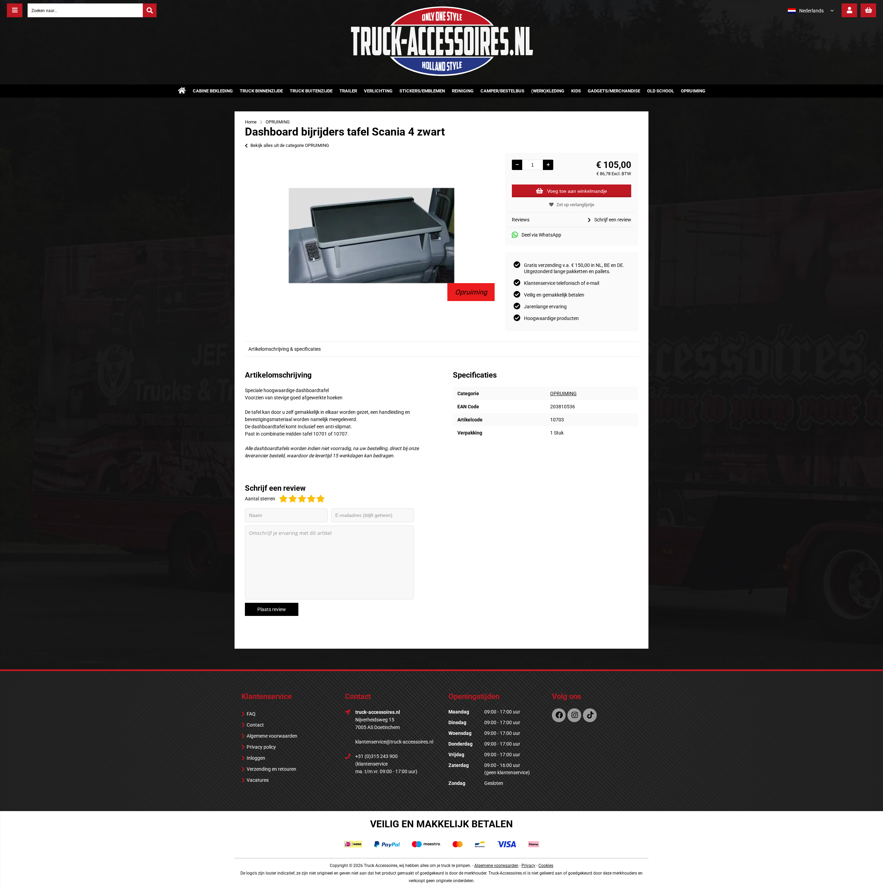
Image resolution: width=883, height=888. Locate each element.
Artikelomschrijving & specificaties (284, 349)
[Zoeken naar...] (150, 10)
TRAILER (348, 90)
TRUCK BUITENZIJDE (311, 90)
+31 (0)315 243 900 (376, 756)
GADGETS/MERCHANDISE (614, 90)
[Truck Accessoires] (441, 75)
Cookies (545, 865)
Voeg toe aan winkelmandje (577, 191)
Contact (255, 725)
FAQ (251, 714)
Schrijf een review (612, 219)
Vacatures (258, 780)
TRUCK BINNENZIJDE (261, 90)
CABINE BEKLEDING (213, 90)
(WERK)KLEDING (547, 90)
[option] (371, 235)
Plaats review (271, 609)
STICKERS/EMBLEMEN (422, 90)
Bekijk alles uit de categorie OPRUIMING (289, 145)
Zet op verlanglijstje (575, 204)
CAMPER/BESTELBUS (502, 90)
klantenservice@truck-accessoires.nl (394, 742)
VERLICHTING (378, 90)
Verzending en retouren (271, 769)
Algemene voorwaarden (272, 736)
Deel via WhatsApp (541, 235)
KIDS (576, 90)
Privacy (528, 865)
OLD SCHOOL (660, 90)
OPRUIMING (693, 90)
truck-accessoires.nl (377, 712)
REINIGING (463, 90)
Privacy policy (261, 747)
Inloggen (256, 758)
